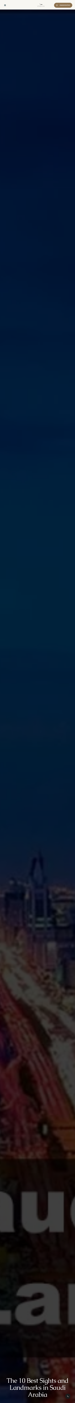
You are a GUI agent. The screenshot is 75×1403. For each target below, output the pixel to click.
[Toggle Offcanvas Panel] (5, 5)
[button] (63, 5)
